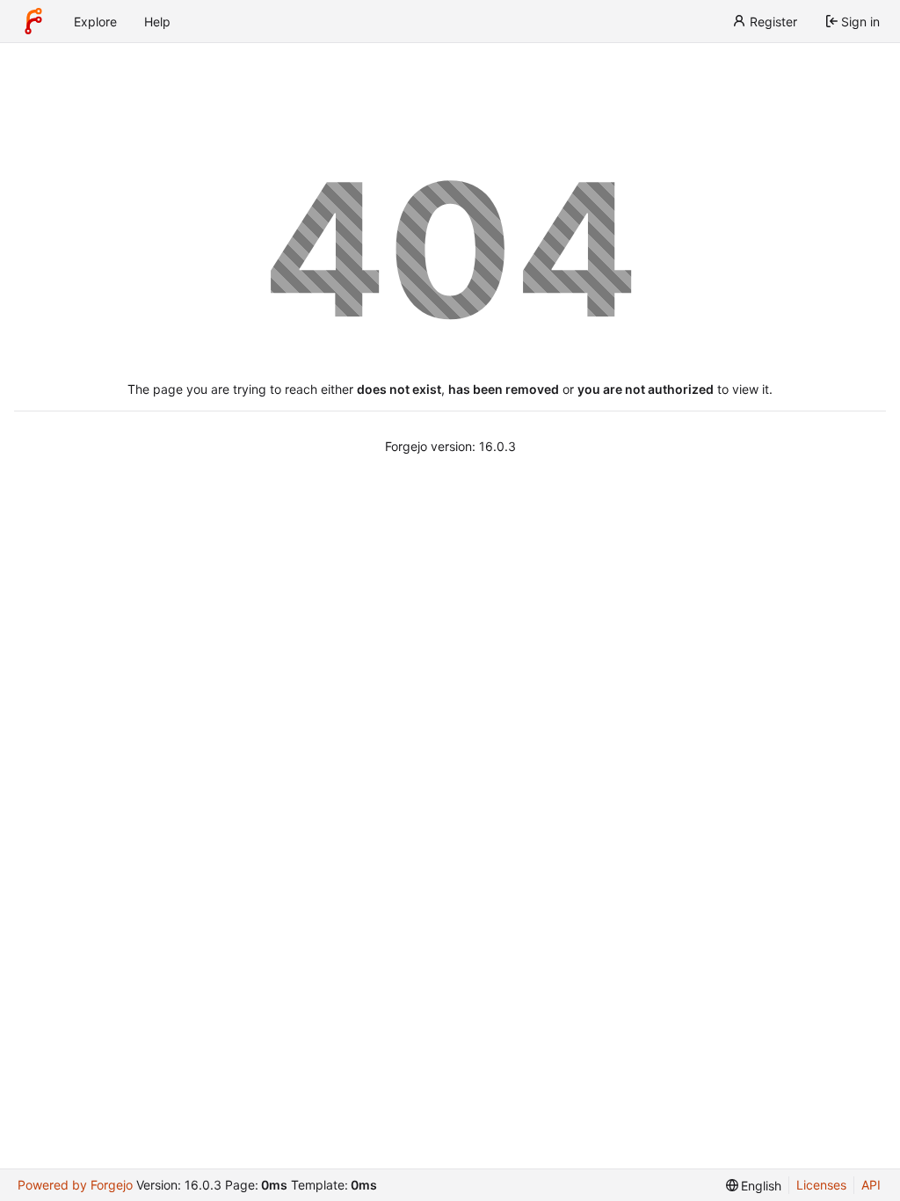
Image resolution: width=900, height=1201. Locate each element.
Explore (95, 21)
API (871, 1184)
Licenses (821, 1184)
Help (157, 21)
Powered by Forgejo (75, 1184)
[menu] (754, 1185)
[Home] (33, 21)
